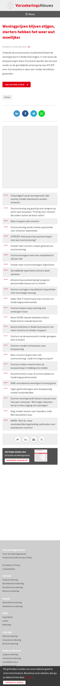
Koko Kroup (19, 557)
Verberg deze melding (14, 682)
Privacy (17, 565)
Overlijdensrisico (10, 662)
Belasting (6, 624)
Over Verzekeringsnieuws (14, 553)
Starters (7, 97)
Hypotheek (7, 617)
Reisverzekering (10, 636)
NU (29, 46)
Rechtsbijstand (9, 665)
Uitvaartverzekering (11, 658)
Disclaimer (7, 565)
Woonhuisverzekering (12, 606)
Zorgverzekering (10, 654)
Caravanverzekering (11, 639)
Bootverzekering (10, 643)
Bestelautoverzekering (13, 583)
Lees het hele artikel (14, 84)
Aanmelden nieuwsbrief (17, 460)
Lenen (5, 620)
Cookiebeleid (8, 569)
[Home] (30, 5)
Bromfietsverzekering (12, 587)
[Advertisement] (30, 157)
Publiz (29, 557)
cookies (29, 677)
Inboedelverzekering (12, 602)
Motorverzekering (10, 591)
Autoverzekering (10, 579)
